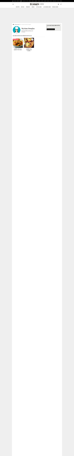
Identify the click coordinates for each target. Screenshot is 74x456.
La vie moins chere (47, 6)
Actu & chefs (39, 6)
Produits (28, 6)
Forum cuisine (55, 6)
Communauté (17, 24)
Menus (33, 6)
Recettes (17, 6)
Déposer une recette (50, 29)
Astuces (22, 6)
